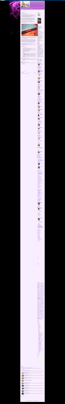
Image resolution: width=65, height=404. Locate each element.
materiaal (37, 303)
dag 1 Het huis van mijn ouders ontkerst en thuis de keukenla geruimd (40, 122)
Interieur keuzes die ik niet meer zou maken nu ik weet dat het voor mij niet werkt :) (40, 161)
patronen (39, 307)
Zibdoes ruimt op (39, 140)
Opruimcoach (40, 305)
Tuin (40, 144)
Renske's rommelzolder (40, 68)
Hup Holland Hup (41, 102)
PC (40, 307)
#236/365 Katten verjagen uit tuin (26, 372)
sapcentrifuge (40, 309)
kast (37, 296)
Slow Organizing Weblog (40, 172)
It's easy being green (39, 207)
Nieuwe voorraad (41, 166)
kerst (42, 296)
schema (42, 309)
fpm (33, 400)
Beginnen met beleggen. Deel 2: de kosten (41, 208)
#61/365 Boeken (39, 350)
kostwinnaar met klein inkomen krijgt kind (40, 66)
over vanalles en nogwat (40, 147)
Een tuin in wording (41, 218)
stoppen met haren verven (41, 312)
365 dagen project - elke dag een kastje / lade (40, 157)
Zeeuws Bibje (39, 92)
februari (39, 351)
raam (43, 308)
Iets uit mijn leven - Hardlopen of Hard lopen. (41, 106)
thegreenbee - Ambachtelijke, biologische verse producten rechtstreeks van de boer (40, 227)
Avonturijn (39, 156)
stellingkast (41, 311)
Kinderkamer (42, 297)
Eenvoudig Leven (39, 180)
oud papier (38, 306)
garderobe (42, 290)
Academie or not (41, 86)
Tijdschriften (41, 313)
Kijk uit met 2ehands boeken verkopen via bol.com (26, 370)
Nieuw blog (38, 190)
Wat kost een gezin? (39, 176)
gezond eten (39, 291)
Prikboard (39, 308)
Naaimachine (39, 304)
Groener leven (39, 214)
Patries (38, 233)
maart (38, 331)
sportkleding (38, 311)
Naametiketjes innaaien (41, 304)
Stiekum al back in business (40, 135)
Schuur (38, 310)
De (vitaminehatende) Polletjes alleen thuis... (41, 151)
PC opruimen (42, 307)
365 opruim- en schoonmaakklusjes (39, 84)
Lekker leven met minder (40, 185)
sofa (43, 310)
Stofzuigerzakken (38, 312)
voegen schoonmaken (38, 316)
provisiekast (41, 308)
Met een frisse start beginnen (40, 181)
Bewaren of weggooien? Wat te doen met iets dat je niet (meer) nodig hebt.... (40, 91)
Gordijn (40, 291)
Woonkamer (38, 318)
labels (40, 301)
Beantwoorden (24, 56)
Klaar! (40, 211)
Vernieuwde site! (41, 77)
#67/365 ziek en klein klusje (40, 345)
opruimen (42, 305)
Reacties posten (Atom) (26, 73)
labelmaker (38, 301)
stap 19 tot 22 (39, 67)
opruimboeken (38, 305)
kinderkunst (38, 298)
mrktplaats (41, 303)
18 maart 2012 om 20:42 (26, 47)
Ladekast (42, 301)
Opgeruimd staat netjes (40, 100)
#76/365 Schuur (39, 336)
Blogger (38, 400)
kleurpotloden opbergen (39, 299)
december (39, 325)
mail (43, 302)
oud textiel (40, 306)
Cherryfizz (38, 235)
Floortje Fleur (39, 221)
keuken (38, 297)
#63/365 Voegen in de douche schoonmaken (27, 377)
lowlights (40, 302)
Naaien (43, 303)
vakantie (43, 314)
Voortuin (41, 316)
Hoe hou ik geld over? (39, 177)
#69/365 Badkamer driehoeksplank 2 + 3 (40, 343)
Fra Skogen (39, 184)
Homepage (29, 72)
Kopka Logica (39, 236)
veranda (37, 315)
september (39, 327)
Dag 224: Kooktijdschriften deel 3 (41, 109)
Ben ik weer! (39, 332)
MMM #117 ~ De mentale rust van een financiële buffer (41, 64)
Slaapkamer (41, 310)
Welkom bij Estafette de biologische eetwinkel (40, 225)
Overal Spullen (42, 306)
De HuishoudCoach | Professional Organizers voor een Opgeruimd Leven (40, 173)
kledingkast (42, 298)
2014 (38, 323)
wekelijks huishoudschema (39, 317)
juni (38, 329)
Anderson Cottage (39, 239)
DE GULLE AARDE (39, 202)
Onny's (38, 105)
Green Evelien (39, 200)
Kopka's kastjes (39, 154)
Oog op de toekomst (39, 187)
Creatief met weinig (39, 182)
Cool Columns (39, 238)
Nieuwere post (22, 72)
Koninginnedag (42, 300)
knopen (42, 299)
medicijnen (39, 303)
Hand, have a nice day (39, 230)
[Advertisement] (39, 273)
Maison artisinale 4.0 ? (39, 199)
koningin (38, 300)
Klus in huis (39, 112)
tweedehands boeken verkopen (39, 314)
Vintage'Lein (39, 234)
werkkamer (42, 317)
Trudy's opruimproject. (40, 117)
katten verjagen (40, 296)
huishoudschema (38, 295)
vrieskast (43, 316)
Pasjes (37, 307)
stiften (42, 311)
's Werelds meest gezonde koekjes (26, 382)
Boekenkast (38, 287)
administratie (38, 283)
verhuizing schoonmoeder (41, 315)
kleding (40, 298)
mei (38, 330)
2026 (38, 321)
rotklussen (38, 309)
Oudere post (35, 72)
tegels (37, 313)
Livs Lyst (38, 231)
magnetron (41, 302)
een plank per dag (39, 130)
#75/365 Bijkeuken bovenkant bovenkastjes (40, 337)
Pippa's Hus (39, 162)
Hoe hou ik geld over (39, 179)
